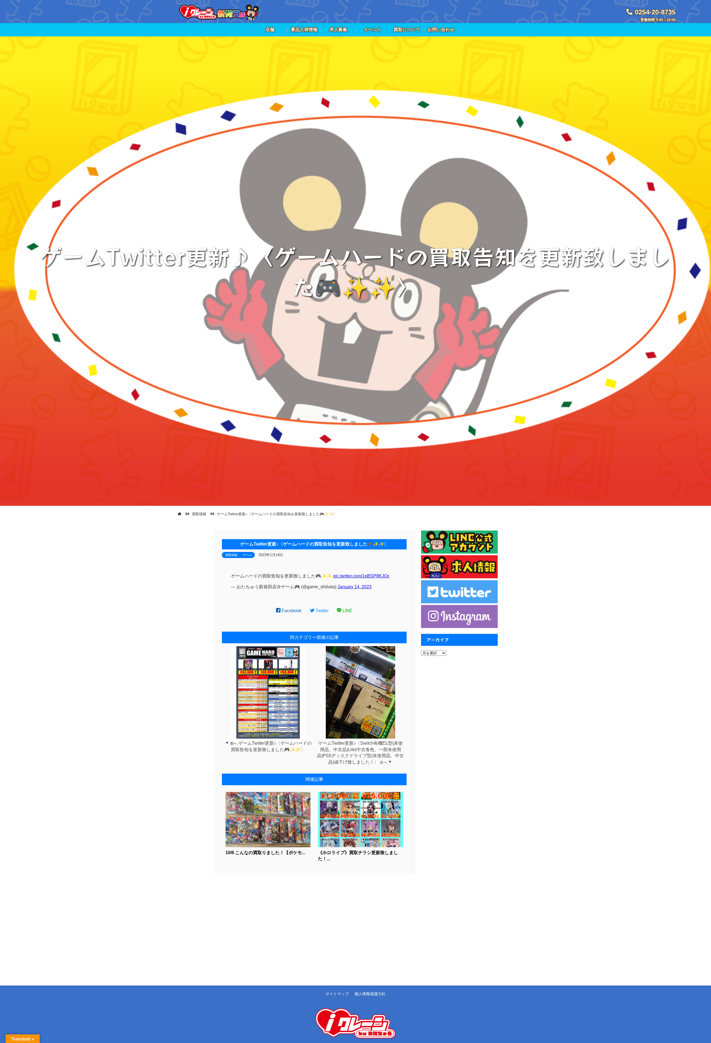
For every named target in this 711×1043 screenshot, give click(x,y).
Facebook (291, 610)
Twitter (321, 610)
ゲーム (247, 555)
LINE (346, 610)
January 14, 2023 (354, 586)
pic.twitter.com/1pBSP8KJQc (361, 576)
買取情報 (231, 555)
